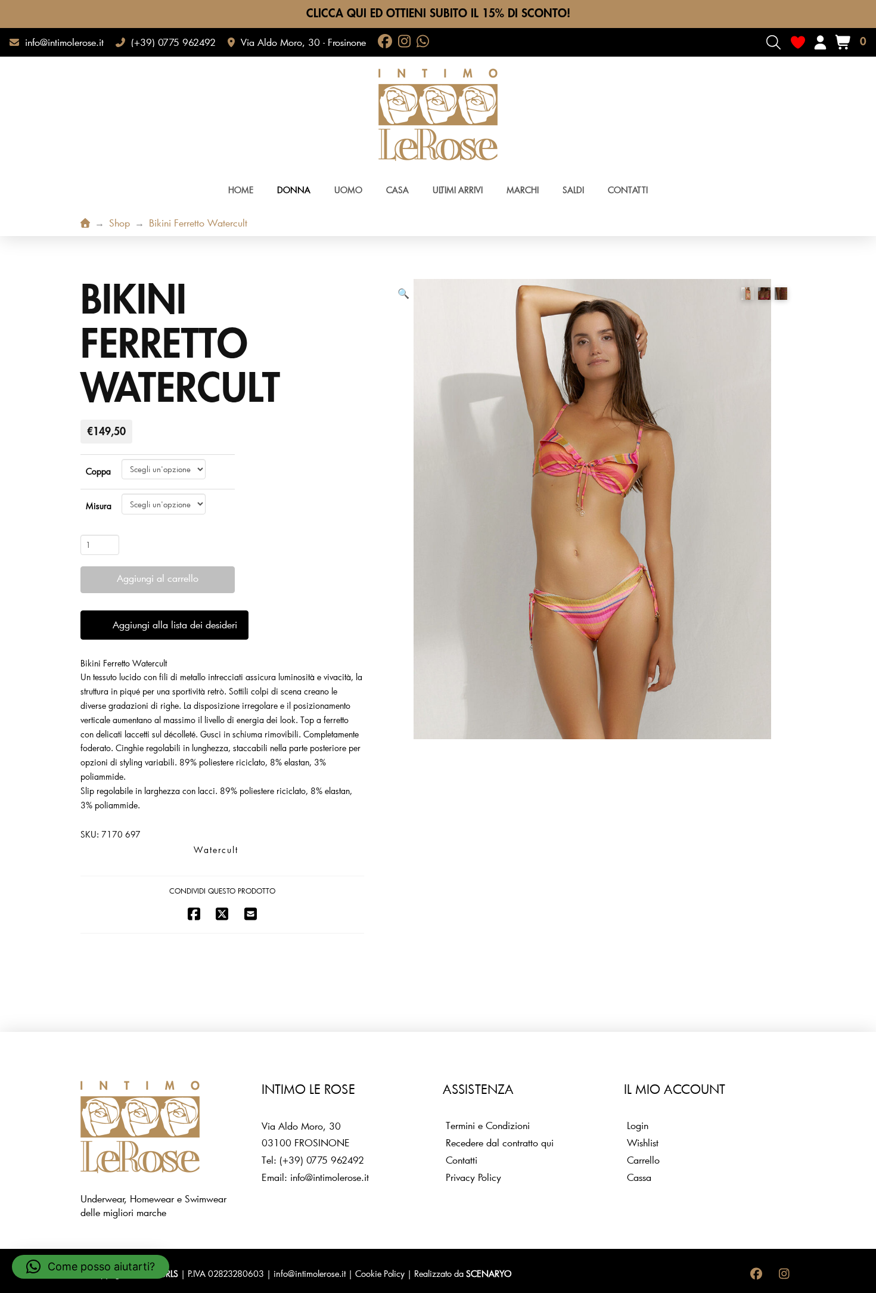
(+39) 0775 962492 (321, 1160)
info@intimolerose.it (329, 1177)
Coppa (98, 471)
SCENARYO (488, 1273)
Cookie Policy (380, 1273)
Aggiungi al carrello (157, 578)
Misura (98, 505)
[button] (773, 42)
